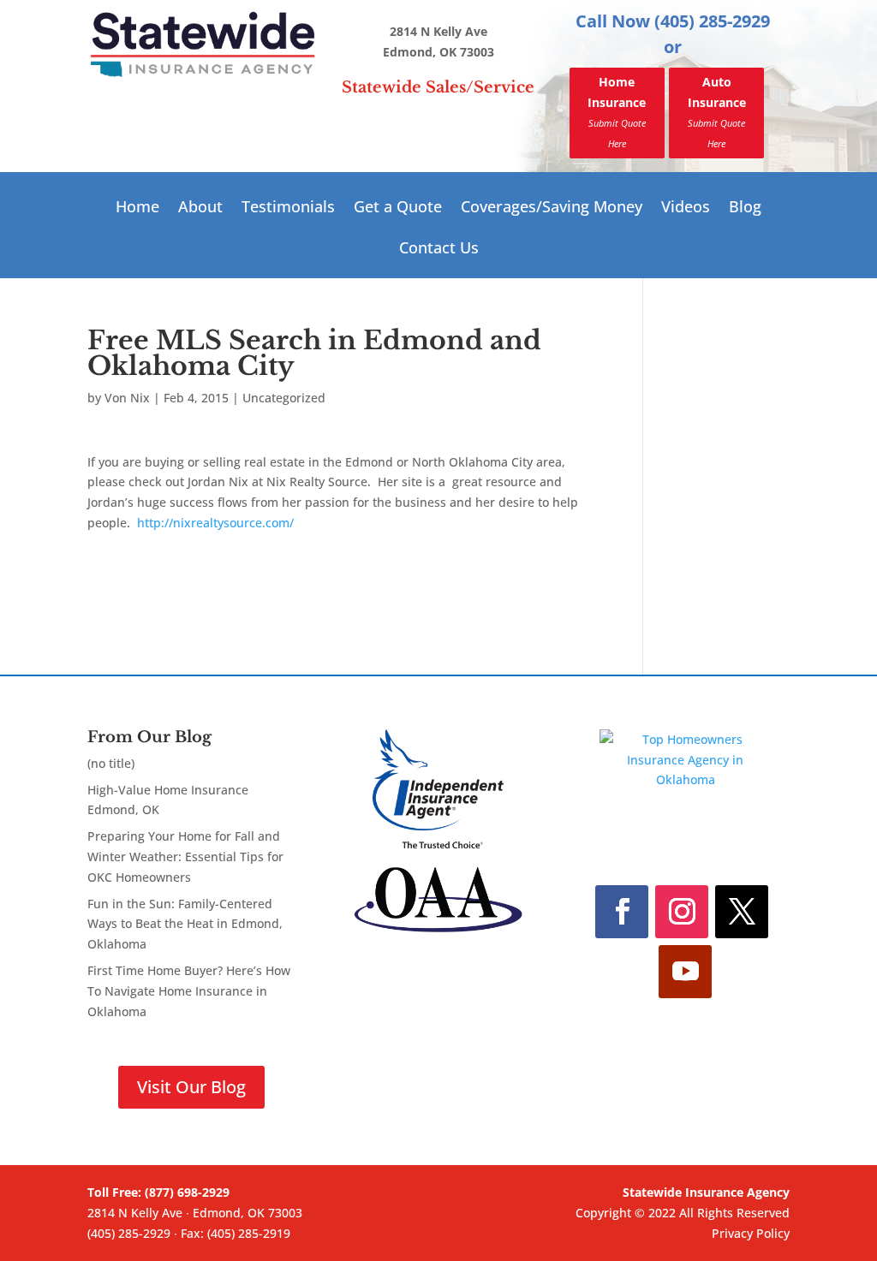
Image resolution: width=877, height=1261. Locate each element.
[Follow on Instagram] (681, 911)
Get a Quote (398, 208)
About (200, 208)
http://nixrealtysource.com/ (214, 523)
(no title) (110, 763)
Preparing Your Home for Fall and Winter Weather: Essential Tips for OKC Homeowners (185, 856)
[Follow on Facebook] (621, 911)
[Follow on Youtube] (685, 971)
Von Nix (127, 398)
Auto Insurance (717, 111)
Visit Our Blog (191, 1086)
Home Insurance (617, 111)
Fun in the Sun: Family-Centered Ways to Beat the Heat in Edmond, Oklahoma (185, 924)
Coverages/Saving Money (551, 208)
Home (137, 208)
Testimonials (288, 208)
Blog (745, 208)
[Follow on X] (741, 911)
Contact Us (439, 249)
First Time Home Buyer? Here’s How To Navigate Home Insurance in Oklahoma (188, 991)
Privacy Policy (751, 1233)
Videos (685, 208)
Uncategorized (283, 398)
